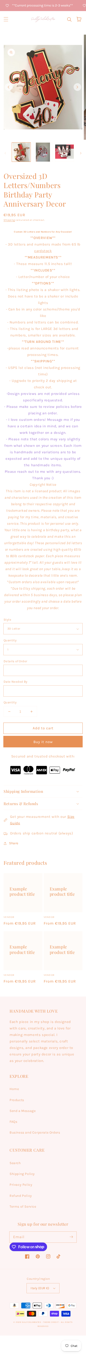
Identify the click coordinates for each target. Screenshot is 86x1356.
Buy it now (43, 742)
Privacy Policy (21, 1185)
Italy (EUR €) (40, 1288)
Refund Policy (21, 1196)
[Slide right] (77, 87)
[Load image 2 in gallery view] (42, 152)
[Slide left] (8, 87)
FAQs (13, 1122)
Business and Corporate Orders (35, 1132)
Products (17, 1100)
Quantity (10, 640)
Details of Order (15, 661)
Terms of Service (23, 1207)
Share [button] (13, 843)
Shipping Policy (22, 1174)
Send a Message (23, 1111)
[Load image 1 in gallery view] (21, 152)
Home (14, 1089)
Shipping (9, 220)
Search (15, 1163)
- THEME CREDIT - (51, 1322)
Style (7, 619)
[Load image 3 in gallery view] (64, 152)
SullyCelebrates (31, 1322)
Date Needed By (15, 681)
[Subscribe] (71, 1237)
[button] (6, 19)
